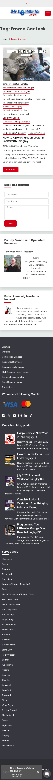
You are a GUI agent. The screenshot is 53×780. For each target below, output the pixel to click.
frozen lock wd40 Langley (15, 110)
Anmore (6, 634)
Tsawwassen (8, 654)
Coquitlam (7, 579)
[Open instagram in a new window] (20, 416)
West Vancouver (10, 599)
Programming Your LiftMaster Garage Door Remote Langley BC (31, 528)
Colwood (6, 695)
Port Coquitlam (9, 609)
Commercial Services (12, 356)
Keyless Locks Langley (13, 376)
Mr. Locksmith (38, 125)
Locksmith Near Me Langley (16, 125)
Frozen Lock (40, 99)
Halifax (5, 740)
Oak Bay (6, 680)
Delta (4, 589)
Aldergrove (7, 664)
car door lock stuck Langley (15, 84)
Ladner (5, 659)
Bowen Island (8, 644)
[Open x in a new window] (9, 416)
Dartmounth (8, 745)
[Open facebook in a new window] (3, 416)
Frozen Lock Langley (12, 106)
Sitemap (6, 346)
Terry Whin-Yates (36, 133)
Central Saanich (9, 710)
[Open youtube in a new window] (14, 416)
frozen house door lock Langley (17, 99)
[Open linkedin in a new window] (25, 416)
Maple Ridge (8, 619)
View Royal (7, 705)
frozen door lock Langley (14, 95)
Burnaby (6, 569)
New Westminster (11, 604)
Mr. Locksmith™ (33, 129)
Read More (10, 169)
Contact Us (7, 387)
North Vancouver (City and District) (19, 594)
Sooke (5, 720)
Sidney (5, 700)
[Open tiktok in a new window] (30, 416)
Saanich (6, 674)
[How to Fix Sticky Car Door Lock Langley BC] (10, 459)
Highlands (7, 725)
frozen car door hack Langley (16, 91)
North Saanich (9, 715)
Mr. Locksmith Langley (13, 129)
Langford (6, 690)
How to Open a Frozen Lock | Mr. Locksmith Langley (24, 139)
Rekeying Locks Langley (14, 366)
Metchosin (7, 730)
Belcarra (6, 639)
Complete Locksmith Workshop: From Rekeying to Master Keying (32, 503)
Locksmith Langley (11, 117)
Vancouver (7, 559)
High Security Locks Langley (15, 372)
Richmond (7, 574)
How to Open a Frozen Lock (16, 114)
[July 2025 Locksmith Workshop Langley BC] (10, 480)
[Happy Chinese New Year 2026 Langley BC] (10, 438)
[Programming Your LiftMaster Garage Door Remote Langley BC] (10, 529)
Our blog (6, 351)
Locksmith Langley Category (16, 121)
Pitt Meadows (9, 624)
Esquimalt (6, 684)
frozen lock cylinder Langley (16, 102)
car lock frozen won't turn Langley (18, 87)
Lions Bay (7, 649)
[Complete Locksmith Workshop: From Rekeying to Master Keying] (10, 504)
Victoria (5, 669)
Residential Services (12, 361)
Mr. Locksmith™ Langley (14, 133)
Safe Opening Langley (13, 382)
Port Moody (8, 614)
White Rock (8, 629)
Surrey (5, 564)
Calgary (6, 735)
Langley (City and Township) (16, 584)
